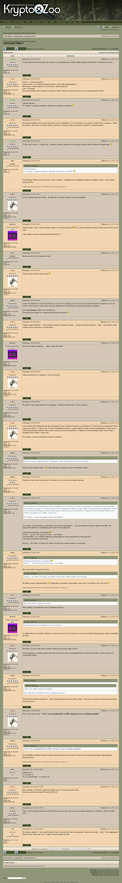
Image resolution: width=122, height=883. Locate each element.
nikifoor (39, 587)
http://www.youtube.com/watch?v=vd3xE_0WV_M (40, 792)
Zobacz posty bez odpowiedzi (11, 33)
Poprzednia (103, 48)
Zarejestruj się (17, 27)
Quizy (75, 22)
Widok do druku (8, 52)
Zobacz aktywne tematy (28, 33)
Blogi (80, 22)
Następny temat (114, 52)
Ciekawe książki (60, 22)
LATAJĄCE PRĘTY (13, 43)
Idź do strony (96, 48)
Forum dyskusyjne (18, 22)
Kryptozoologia (18, 36)
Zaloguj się (7, 27)
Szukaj (106, 27)
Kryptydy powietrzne (30, 36)
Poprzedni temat (103, 52)
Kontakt (69, 22)
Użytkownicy (115, 27)
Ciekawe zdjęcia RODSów (32, 325)
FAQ (100, 27)
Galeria (28, 22)
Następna (116, 48)
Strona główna (7, 22)
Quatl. (39, 186)
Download (45, 22)
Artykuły (51, 22)
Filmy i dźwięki (36, 22)
